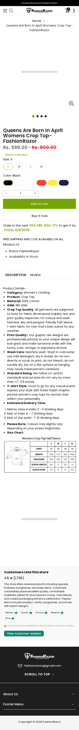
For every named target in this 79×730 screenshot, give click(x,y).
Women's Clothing (37, 293)
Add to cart (39, 204)
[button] (5, 10)
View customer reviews (24, 634)
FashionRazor (29, 251)
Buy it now (40, 216)
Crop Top (27, 297)
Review (35, 275)
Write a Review (16, 154)
